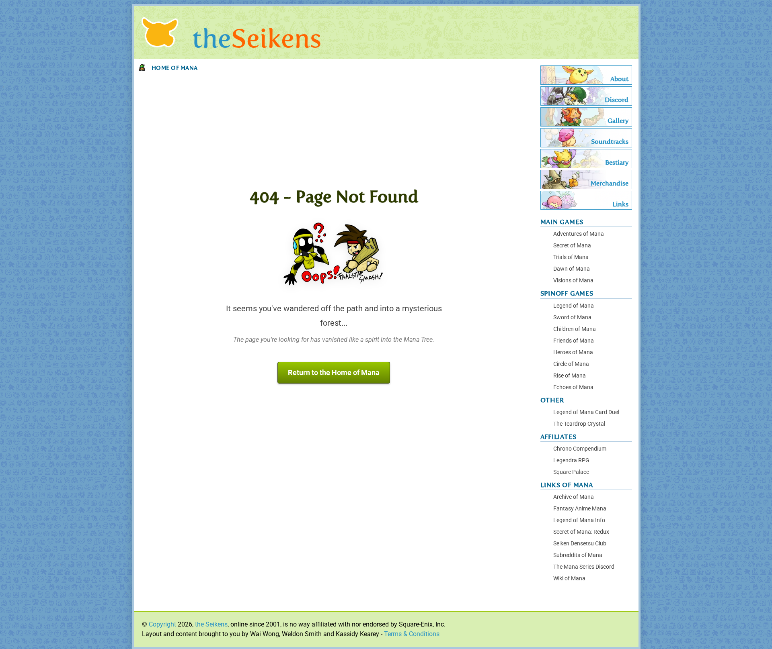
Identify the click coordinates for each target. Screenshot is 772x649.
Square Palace (571, 472)
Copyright (162, 624)
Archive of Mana (573, 497)
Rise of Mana (569, 375)
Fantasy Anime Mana (579, 508)
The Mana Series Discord (583, 566)
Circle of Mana (571, 364)
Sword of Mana (572, 317)
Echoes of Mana (573, 387)
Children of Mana (574, 329)
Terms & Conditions (411, 634)
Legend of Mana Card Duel (586, 412)
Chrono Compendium (579, 448)
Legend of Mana (573, 305)
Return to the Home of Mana (334, 373)
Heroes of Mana (573, 352)
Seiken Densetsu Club (579, 543)
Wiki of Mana (569, 578)
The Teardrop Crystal (579, 423)
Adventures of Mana (578, 234)
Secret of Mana (572, 245)
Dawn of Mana (571, 268)
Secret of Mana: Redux (581, 532)
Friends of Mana (573, 340)
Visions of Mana (573, 280)
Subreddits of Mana (577, 555)
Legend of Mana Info (579, 520)
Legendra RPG (571, 460)
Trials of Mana (571, 257)
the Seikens (211, 624)
